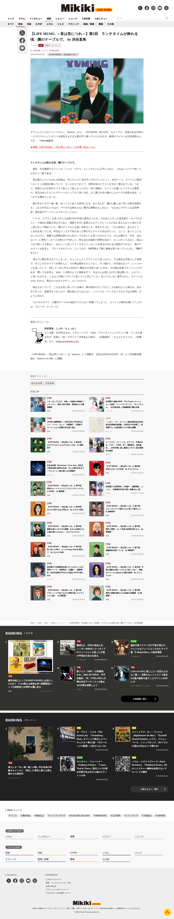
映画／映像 (88, 24)
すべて (11, 24)
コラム (21, 18)
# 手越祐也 (146, 816)
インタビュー (35, 18)
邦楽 (20, 24)
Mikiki (32, 623)
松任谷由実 (36, 383)
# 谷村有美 (160, 816)
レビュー (59, 18)
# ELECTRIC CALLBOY (79, 816)
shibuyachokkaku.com (67, 341)
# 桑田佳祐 (25, 816)
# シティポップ (131, 816)
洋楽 (29, 24)
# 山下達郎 (115, 816)
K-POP (39, 24)
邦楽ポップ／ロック (52, 45)
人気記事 (85, 18)
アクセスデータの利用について (58, 893)
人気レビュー (101, 18)
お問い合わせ (51, 886)
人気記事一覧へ (140, 698)
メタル (49, 24)
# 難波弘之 (39, 816)
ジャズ (60, 24)
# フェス (13, 816)
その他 (110, 24)
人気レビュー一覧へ (149, 789)
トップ (11, 18)
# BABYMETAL (100, 816)
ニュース (73, 18)
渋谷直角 (37, 50)
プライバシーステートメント (57, 889)
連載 (49, 18)
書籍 (101, 24)
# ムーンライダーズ (56, 816)
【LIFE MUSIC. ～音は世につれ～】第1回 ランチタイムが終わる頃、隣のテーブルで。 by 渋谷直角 (106, 623)
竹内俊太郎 (54, 50)
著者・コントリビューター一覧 (58, 883)
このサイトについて (54, 879)
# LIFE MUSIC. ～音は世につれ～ (63, 54)
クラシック (73, 24)
